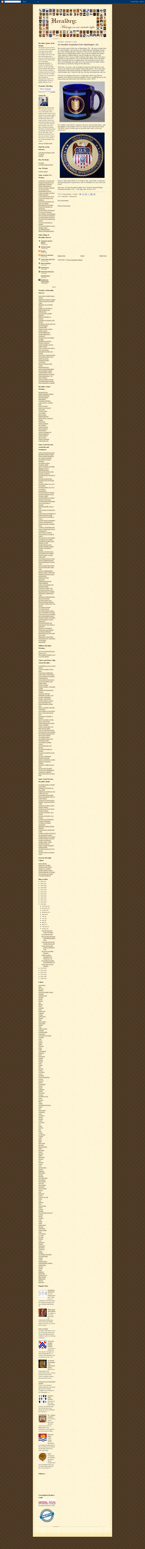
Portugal (41, 1209)
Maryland (41, 1145)
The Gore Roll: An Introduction (47, 215)
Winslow (41, 1280)
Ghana (40, 1082)
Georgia (41, 1079)
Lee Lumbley (42, 413)
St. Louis (41, 1237)
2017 (42, 900)
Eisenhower (42, 1056)
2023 (42, 887)
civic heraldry (42, 1021)
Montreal (41, 1162)
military (40, 1155)
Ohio (40, 1192)
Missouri (41, 1159)
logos (40, 1131)
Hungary (41, 1100)
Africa (40, 987)
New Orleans (42, 1181)
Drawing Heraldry (43, 685)
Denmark (41, 1046)
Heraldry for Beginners (45, 840)
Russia (40, 1216)
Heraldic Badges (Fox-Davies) (47, 837)
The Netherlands (43, 1256)
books (40, 1009)
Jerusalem (41, 1115)
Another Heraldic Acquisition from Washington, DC (47, 956)
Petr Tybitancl (42, 425)
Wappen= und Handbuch (45, 628)
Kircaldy (41, 1119)
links (40, 1129)
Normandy (41, 1186)
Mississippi (42, 1157)
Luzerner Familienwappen (46, 571)
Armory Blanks (43, 863)
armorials (41, 994)
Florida (40, 1070)
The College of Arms (44, 737)
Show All (54, 286)
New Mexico (42, 1180)
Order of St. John (43, 1197)
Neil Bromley (42, 421)
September (45, 912)
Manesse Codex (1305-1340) (47, 572)
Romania (41, 1211)
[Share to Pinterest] (94, 194)
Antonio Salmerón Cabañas (46, 394)
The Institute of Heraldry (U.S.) (47, 655)
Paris (40, 1204)
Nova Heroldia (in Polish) (45, 370)
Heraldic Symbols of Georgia (46, 838)
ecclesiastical (42, 1051)
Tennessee (42, 1249)
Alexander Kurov (43, 392)
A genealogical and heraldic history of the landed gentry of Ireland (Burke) (47, 796)
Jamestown (42, 1112)
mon (40, 1160)
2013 (42, 970)
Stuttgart (41, 1239)
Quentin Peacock (43, 427)
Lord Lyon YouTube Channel (46, 730)
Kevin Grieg (42, 409)
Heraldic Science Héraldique (46, 337)
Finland (40, 1065)
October (44, 910)
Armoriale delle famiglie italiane (47, 501)
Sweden (41, 1244)
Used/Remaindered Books (46, 164)
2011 (42, 974)
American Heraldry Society (46, 992)
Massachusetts (43, 1147)
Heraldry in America (44, 343)
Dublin (40, 1049)
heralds (41, 1091)
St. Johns (41, 1235)
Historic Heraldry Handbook (46, 845)
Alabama (41, 990)
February (44, 926)
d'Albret (41, 1042)
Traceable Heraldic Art (45, 875)
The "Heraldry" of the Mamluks (47, 214)
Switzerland (42, 1246)
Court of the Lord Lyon (48, 259)
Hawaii (40, 1087)
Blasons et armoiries (47, 255)
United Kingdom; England (45, 1263)
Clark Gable (42, 1023)
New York (41, 1183)
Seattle (40, 1221)
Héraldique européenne (45, 341)
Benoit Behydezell (43, 397)
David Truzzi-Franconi (45, 408)
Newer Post (61, 256)
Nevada (41, 1174)
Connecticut (42, 1034)
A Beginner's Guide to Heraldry (47, 299)
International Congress (45, 1105)
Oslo (40, 1200)
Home (82, 256)
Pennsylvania (42, 1206)
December (45, 906)
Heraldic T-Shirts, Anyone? (51, 1397)
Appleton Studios (43, 171)
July (43, 916)
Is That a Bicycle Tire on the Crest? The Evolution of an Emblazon (46, 198)
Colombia (41, 1030)
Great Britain (42, 1084)
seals (40, 1220)
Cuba (40, 1039)
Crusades (41, 1037)
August (44, 914)
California (41, 1013)
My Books (41, 163)
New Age (41, 1176)
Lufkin (40, 1138)
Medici (40, 1148)
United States (42, 1265)
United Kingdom (43, 1261)
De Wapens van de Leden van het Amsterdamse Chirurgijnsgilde (47, 325)
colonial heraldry (43, 1032)
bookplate (41, 1008)
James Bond (42, 1110)
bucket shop (42, 1011)
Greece (41, 1086)
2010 (42, 976)
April (43, 922)
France (40, 1074)
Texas (40, 1251)
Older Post (102, 256)
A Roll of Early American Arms (47, 452)
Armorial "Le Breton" (44, 473)
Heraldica (41, 339)
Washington (42, 1273)
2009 (42, 978)
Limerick (41, 1127)
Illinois (40, 1101)
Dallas (40, 1044)
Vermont (41, 1266)
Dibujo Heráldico (46, 263)
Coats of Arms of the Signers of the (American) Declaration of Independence (47, 676)
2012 (42, 972)
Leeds (40, 1126)
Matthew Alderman (44, 416)
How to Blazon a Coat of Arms (47, 711)
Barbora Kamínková (44, 395)
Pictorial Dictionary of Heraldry (47, 872)
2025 (42, 883)
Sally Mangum (42, 430)
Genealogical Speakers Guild (46, 152)
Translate (52, 92)
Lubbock (41, 1136)
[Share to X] (89, 194)
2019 (42, 896)
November (45, 908)
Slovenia (41, 1226)
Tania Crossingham (44, 439)
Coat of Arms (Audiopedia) (46, 673)
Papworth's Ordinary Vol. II (46, 590)
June (43, 918)
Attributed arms (43, 995)
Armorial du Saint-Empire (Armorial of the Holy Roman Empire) (46, 480)
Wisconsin (41, 1282)
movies (40, 1164)
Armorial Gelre (42, 491)
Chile (40, 1020)
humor (40, 1098)
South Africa (42, 1228)
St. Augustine (42, 1233)
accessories (42, 985)
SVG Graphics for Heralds (46, 874)
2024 (42, 885)
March (44, 924)
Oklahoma (41, 1193)
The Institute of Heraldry (45, 1254)
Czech (40, 1041)
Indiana (40, 1103)
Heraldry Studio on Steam (46, 870)
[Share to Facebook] (91, 194)
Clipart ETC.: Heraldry (45, 868)
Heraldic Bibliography (44, 332)
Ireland (40, 1107)
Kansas (41, 1117)
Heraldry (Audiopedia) (45, 697)
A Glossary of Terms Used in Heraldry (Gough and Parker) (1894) (47, 802)
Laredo (40, 1120)
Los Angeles (42, 1134)
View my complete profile (45, 143)
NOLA (49, 1453)
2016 (42, 902)
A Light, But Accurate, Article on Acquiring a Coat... (48, 947)
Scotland (41, 1218)
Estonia (41, 1060)
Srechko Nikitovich (44, 434)
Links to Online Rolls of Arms (46, 565)
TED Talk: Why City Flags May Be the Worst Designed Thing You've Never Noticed (47, 733)
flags (40, 1067)
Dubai (40, 1048)
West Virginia (42, 1277)
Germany (41, 1081)
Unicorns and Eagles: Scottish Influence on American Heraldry (47, 761)
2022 (42, 889)
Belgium (41, 1004)
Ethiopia (41, 1061)
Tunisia (40, 1259)
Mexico (40, 1152)
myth (40, 1166)
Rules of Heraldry (43, 1328)
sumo (40, 1240)
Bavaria (41, 1001)
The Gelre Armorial (44, 609)
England (41, 1058)
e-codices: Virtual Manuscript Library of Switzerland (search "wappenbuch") (47, 529)
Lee (40, 1124)
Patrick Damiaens (43, 423)
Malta (40, 1141)
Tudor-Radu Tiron (43, 441)
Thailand (41, 1252)
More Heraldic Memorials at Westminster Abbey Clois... (48, 938)
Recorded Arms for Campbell (46, 591)
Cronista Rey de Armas (45, 1035)
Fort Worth (41, 1072)
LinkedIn (41, 156)
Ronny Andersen (43, 428)
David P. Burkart (43, 406)
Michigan (41, 1154)
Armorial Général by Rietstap (46, 492)
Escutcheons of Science (45, 532)
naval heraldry (42, 1167)
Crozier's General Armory (46, 522)
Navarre (41, 1169)
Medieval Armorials (44, 577)
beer (40, 1002)
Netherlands (42, 1173)
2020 (42, 894)
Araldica (43, 251)
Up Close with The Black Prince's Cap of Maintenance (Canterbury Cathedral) (46, 770)
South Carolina (43, 1230)
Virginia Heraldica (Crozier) (46, 619)
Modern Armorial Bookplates (46, 369)
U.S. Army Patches (44, 656)
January (44, 928)
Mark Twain (42, 1143)
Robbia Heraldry (43, 847)
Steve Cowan (42, 437)
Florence (41, 1068)
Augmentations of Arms (45, 191)
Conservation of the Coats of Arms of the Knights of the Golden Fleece (46, 681)
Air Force (41, 988)
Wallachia (41, 1272)
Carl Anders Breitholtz (44, 401)
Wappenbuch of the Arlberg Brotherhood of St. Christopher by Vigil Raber (47, 638)
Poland (40, 1207)
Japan (40, 1114)
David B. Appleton (47, 107)
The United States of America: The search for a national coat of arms (47, 219)
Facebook (41, 154)
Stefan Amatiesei (43, 435)
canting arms (42, 1016)
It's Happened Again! (47, 934)
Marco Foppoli (42, 415)
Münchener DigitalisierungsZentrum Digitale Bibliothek (45, 581)
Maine (40, 1140)
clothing (41, 1025)
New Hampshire (43, 1178)
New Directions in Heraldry (46, 205)
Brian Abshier (42, 399)
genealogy (41, 1075)
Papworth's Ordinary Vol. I (46, 588)
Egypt (40, 1054)
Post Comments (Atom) (74, 260)
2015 (42, 904)
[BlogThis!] (86, 194)
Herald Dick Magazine (47, 271)
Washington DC (43, 1275)
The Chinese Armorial (44, 607)
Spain (40, 1232)
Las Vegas (41, 1122)
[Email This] (83, 194)
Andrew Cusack (45, 247)
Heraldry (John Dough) (45, 699)
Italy (40, 1108)
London (41, 1133)
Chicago (41, 1018)
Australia (41, 997)
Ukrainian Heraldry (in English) (47, 617)
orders (40, 1199)
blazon (40, 1006)
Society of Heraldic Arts (45, 432)
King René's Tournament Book (47, 355)
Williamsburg (42, 1279)
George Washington (44, 1077)
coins (40, 1027)
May (43, 920)
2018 (42, 898)
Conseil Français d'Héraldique (47, 520)
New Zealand (42, 1185)
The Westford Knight (44, 229)
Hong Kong (42, 1093)
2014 (42, 968)
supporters (42, 1242)
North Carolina (42, 1188)
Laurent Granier (43, 411)
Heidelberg (41, 1089)
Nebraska (41, 1171)
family (40, 1063)
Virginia (40, 1268)
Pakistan (41, 1202)
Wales (40, 1270)
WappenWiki (42, 642)
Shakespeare (42, 1225)
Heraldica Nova (45, 275)
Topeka (41, 1258)
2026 (42, 881)
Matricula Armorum (44, 367)
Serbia (40, 1223)
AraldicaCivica (42, 311)
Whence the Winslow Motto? (46, 231)
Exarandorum (45, 267)
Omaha (41, 1195)
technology (42, 1247)
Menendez (41, 1150)
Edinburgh (41, 1053)
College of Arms (43, 1028)
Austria (40, 999)
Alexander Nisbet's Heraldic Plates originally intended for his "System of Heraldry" (46, 456)
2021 (42, 892)
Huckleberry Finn (43, 1096)
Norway (41, 1190)
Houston (41, 1094)
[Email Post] (79, 194)
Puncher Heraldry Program (46, 379)
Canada (41, 1014)
